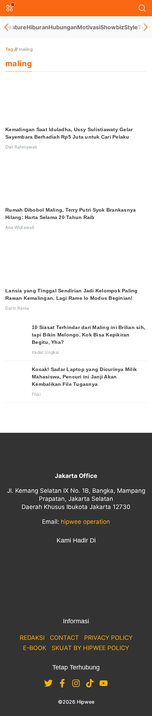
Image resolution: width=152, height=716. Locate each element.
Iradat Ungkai (45, 352)
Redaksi (32, 637)
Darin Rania (17, 308)
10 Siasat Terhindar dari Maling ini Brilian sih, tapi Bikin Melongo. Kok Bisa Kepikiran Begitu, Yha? (88, 334)
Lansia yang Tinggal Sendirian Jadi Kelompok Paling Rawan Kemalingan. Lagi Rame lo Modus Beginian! (71, 294)
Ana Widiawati (20, 227)
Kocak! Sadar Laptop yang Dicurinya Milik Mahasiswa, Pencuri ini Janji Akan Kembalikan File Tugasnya (84, 376)
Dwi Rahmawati (21, 147)
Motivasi (88, 27)
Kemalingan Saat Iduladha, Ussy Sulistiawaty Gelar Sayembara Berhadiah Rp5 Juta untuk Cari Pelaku (69, 133)
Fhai (36, 394)
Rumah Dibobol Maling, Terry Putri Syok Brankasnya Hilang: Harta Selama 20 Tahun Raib (70, 213)
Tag (9, 49)
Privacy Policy (108, 637)
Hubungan (62, 27)
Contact (64, 637)
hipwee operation (85, 521)
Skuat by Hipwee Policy (90, 647)
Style (131, 27)
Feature (16, 27)
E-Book (34, 647)
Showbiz (112, 27)
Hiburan (37, 27)
